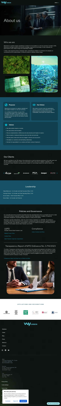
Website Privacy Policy (9, 233)
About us (4, 342)
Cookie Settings (5, 384)
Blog (3, 335)
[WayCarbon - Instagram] (2, 350)
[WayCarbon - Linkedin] (5, 350)
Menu (56, 2)
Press (3, 339)
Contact (4, 345)
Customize (7, 401)
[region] (15, 397)
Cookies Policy (7, 236)
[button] (4, 173)
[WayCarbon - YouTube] (8, 350)
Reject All (15, 401)
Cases (3, 332)
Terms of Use (4, 388)
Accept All (23, 401)
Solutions (4, 329)
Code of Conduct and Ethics (38, 232)
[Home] (6, 2)
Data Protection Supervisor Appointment (13, 238)
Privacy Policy (5, 381)
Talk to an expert (54, 403)
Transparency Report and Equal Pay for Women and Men (17, 258)
